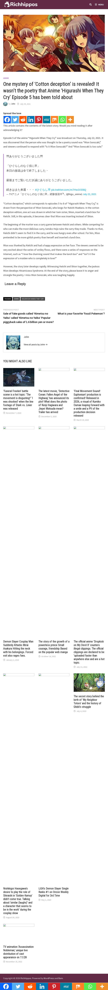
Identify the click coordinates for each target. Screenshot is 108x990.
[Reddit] (23, 119)
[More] (70, 119)
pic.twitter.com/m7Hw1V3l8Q (68, 189)
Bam (60, 978)
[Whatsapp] (62, 119)
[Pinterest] (38, 119)
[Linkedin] (30, 119)
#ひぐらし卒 (43, 189)
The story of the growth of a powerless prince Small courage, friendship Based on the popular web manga (54, 647)
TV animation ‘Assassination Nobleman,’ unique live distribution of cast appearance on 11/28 (18, 952)
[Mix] (54, 119)
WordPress (49, 978)
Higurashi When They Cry (33, 299)
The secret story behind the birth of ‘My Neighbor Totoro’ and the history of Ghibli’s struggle (89, 701)
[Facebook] (7, 119)
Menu (101, 4)
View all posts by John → (36, 344)
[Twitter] (15, 119)
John (13, 104)
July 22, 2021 (89, 194)
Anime (6, 78)
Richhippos (25, 978)
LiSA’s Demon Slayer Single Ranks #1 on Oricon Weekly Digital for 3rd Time (54, 892)
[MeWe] (46, 119)
